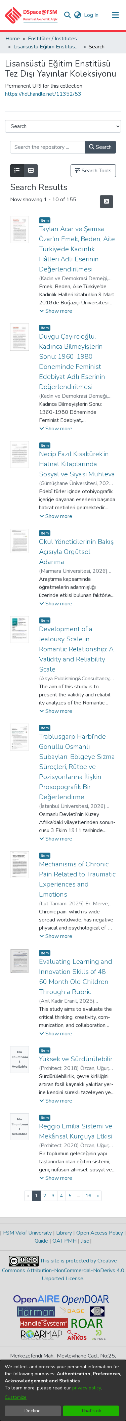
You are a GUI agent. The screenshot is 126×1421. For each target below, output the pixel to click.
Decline (33, 1411)
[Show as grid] (31, 170)
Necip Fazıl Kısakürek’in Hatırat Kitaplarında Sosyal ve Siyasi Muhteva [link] (77, 464)
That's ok (91, 1411)
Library (64, 1233)
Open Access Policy (99, 1233)
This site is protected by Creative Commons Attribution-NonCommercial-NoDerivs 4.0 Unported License (63, 1269)
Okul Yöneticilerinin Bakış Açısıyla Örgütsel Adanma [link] (76, 551)
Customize (16, 1397)
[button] (31, 15)
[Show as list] (17, 170)
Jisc (85, 1241)
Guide (42, 1241)
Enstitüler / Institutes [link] (52, 38)
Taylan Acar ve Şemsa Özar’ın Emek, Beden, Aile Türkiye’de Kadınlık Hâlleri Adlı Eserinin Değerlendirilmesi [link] (77, 249)
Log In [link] (91, 15)
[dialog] (63, 1390)
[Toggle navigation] (115, 15)
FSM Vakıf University (27, 1233)
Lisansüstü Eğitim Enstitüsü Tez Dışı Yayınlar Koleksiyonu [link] (47, 46)
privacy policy (86, 1388)
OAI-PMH (64, 1241)
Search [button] (103, 147)
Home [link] (12, 38)
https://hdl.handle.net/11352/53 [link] (43, 94)
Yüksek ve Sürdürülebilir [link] (76, 1059)
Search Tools (96, 170)
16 (88, 1196)
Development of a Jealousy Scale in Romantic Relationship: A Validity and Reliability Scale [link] (76, 649)
